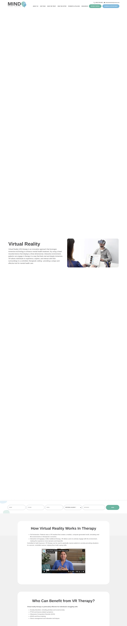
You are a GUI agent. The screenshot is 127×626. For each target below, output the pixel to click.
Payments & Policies (74, 6)
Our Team (42, 6)
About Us (35, 6)
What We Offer (62, 6)
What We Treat (51, 6)
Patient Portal (95, 6)
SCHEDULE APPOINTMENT (111, 6)
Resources (85, 6)
